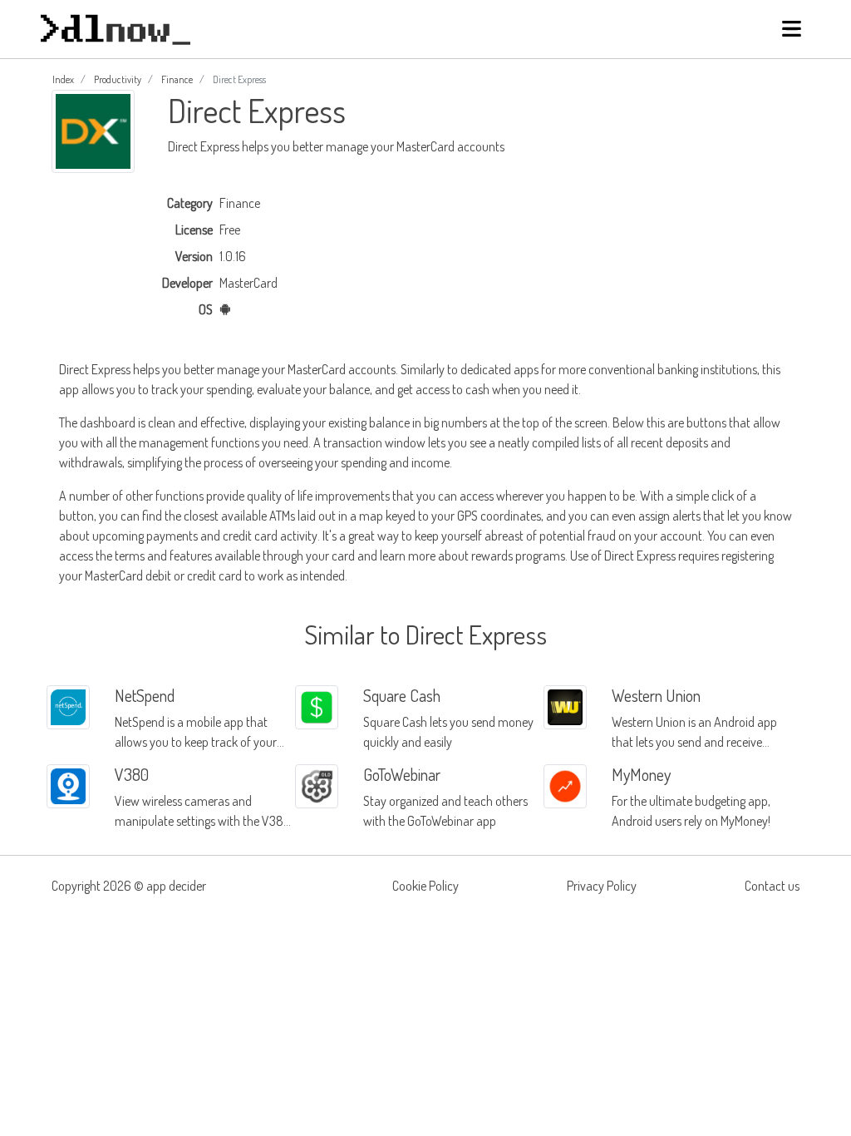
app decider (176, 885)
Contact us (772, 885)
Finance (177, 79)
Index (63, 79)
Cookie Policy (425, 885)
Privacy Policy (602, 885)
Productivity (117, 79)
